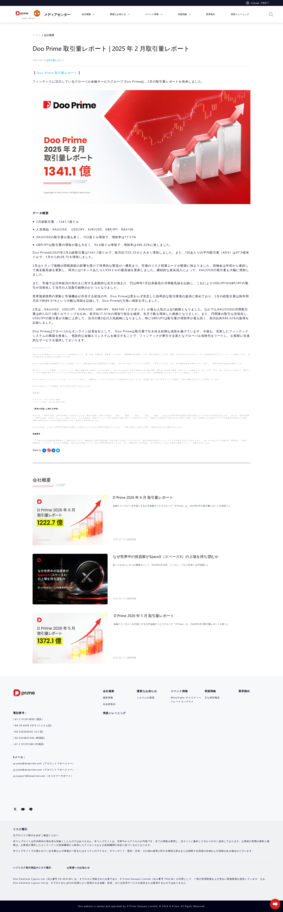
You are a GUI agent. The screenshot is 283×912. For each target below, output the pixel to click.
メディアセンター (55, 14)
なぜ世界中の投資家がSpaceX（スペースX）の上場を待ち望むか (166, 556)
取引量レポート (56, 60)
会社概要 (49, 35)
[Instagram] (49, 450)
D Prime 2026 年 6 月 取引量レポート (143, 497)
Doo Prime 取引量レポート (57, 73)
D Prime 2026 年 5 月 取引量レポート (144, 615)
